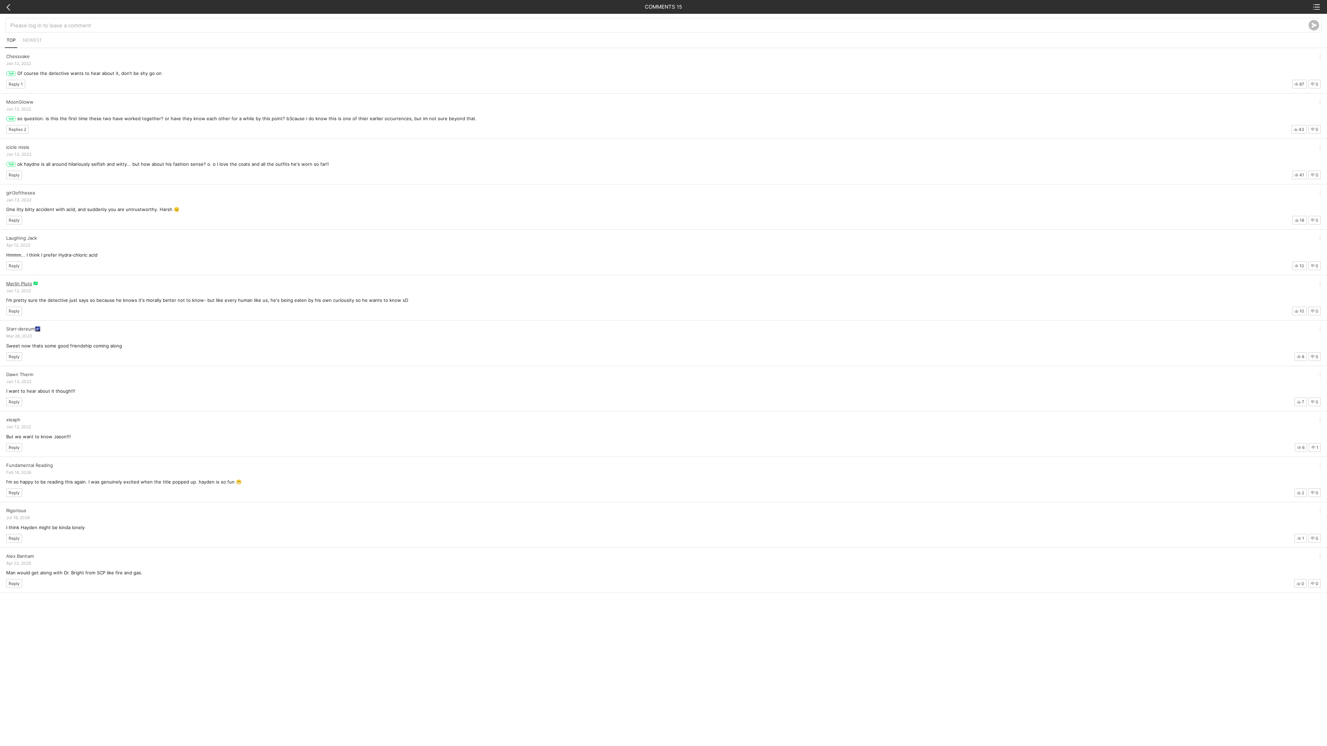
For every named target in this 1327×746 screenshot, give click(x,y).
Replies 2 (17, 129)
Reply (14, 175)
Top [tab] (11, 40)
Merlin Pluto (19, 283)
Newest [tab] (32, 40)
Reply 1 (16, 84)
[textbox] (659, 25)
